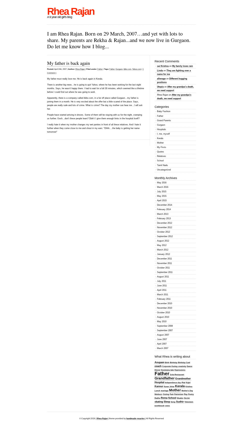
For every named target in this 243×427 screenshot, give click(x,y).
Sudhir (180, 401)
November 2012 (164, 227)
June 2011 (162, 285)
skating (159, 401)
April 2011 (161, 290)
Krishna (188, 386)
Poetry (191, 394)
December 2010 (164, 303)
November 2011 (164, 263)
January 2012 (163, 254)
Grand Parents (164, 120)
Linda (160, 70)
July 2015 (161, 191)
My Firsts (161, 147)
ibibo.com (127, 69)
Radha (157, 398)
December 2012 (164, 223)
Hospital (159, 382)
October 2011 (163, 267)
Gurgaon (119, 69)
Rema (164, 397)
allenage (161, 78)
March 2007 (162, 348)
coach (158, 366)
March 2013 (162, 214)
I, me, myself (163, 134)
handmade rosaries (135, 418)
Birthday (173, 363)
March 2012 (162, 249)
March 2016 (162, 187)
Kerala (160, 138)
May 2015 (161, 196)
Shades (180, 398)
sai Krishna (163, 66)
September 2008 (165, 326)
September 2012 (165, 236)
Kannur (159, 386)
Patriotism (178, 394)
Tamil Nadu (162, 165)
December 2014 (164, 205)
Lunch (157, 391)
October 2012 (163, 232)
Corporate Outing (170, 366)
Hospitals (161, 129)
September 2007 (165, 330)
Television (188, 402)
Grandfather (165, 378)
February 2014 (164, 209)
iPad (183, 383)
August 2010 (163, 317)
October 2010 (163, 312)
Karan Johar (169, 386)
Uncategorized (164, 169)
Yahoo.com (136, 69)
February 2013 (164, 218)
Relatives (161, 156)
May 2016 (161, 182)
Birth (167, 363)
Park (172, 394)
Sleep (167, 401)
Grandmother (183, 378)
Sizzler (187, 398)
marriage (164, 391)
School (160, 160)
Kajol (188, 383)
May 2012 (161, 245)
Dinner (157, 370)
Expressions (180, 370)
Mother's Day (187, 391)
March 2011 (162, 294)
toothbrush (159, 406)
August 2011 (163, 276)
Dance (189, 366)
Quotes (160, 151)
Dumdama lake (167, 370)
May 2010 (161, 321)
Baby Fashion (163, 111)
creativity (182, 366)
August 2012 (163, 241)
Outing (166, 394)
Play (185, 394)
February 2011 (164, 299)
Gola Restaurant (177, 375)
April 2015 (162, 200)
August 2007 (163, 335)
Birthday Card (184, 363)
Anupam (159, 362)
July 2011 (161, 281)
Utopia (160, 86)
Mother (160, 143)
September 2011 (165, 272)
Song (173, 402)
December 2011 (164, 258)
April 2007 (162, 344)
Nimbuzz (158, 394)
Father (100, 69)
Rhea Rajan (70, 11)
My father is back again (68, 63)
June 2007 (162, 339)
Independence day (173, 383)
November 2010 (164, 308)
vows (167, 406)
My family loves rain (182, 66)
